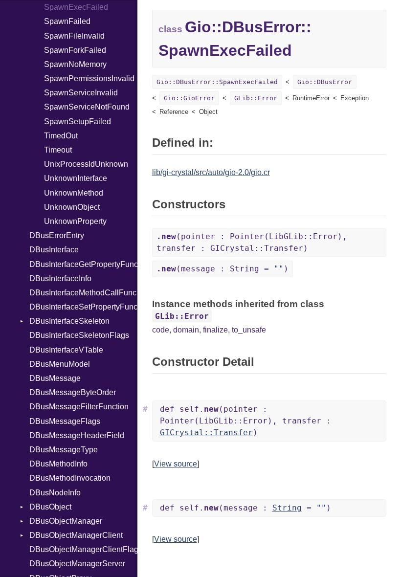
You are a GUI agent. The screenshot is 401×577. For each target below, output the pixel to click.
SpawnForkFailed (75, 50)
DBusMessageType (63, 449)
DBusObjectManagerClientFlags (83, 549)
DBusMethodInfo (58, 464)
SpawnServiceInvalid (81, 93)
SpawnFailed (67, 21)
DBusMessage (55, 378)
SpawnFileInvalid (74, 36)
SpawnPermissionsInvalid (89, 78)
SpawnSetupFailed (77, 121)
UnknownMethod (73, 193)
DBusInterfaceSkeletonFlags (79, 335)
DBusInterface (54, 249)
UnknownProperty (75, 221)
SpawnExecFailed (76, 7)
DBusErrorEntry (56, 235)
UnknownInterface (75, 178)
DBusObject (50, 507)
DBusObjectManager (65, 521)
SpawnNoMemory (75, 64)
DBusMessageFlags (64, 421)
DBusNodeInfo (55, 492)
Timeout (58, 150)
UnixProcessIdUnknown (86, 164)
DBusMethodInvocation (70, 478)
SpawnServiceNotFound (87, 107)
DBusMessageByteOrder (72, 392)
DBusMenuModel (59, 364)
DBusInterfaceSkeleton (69, 321)
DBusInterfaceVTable (66, 350)
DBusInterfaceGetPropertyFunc (83, 264)
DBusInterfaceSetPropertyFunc (83, 307)
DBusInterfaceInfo (60, 278)
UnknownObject (72, 207)
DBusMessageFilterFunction (79, 406)
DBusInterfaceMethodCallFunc (82, 292)
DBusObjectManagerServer (77, 563)
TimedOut (61, 136)
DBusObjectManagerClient (76, 535)
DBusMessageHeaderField (76, 435)
